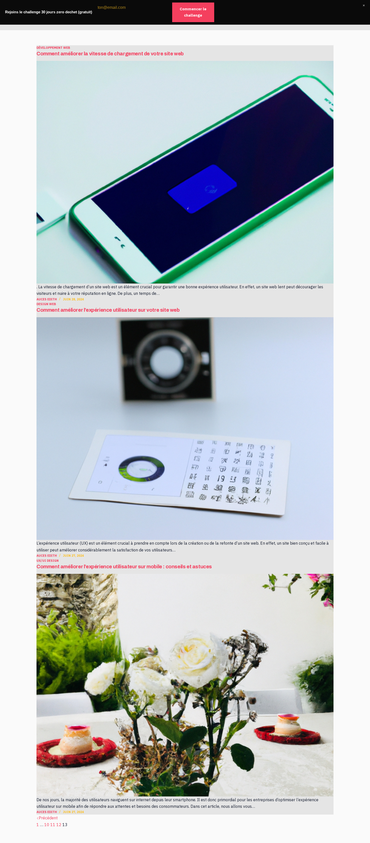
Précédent (48, 817)
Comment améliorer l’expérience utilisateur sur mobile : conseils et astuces (124, 566)
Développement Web (53, 48)
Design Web (46, 304)
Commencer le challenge (193, 12)
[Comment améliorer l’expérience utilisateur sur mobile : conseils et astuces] (185, 685)
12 (58, 824)
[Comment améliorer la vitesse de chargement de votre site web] (185, 172)
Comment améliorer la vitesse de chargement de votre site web (110, 53)
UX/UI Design (47, 561)
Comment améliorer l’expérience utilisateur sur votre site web (108, 310)
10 (46, 824)
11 (52, 824)
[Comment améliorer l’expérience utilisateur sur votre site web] (185, 428)
